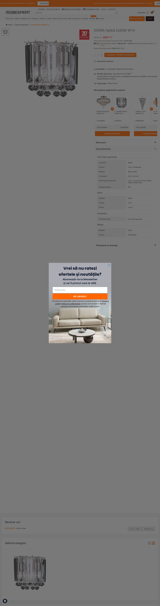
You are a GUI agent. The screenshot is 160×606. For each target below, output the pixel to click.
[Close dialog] (109, 265)
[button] (5, 601)
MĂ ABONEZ (80, 296)
